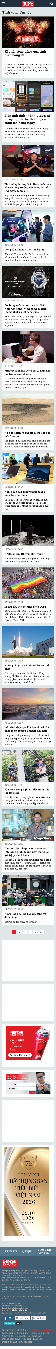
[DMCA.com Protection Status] (13, 1323)
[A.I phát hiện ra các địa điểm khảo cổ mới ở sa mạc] (28, 409)
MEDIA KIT (11, 1251)
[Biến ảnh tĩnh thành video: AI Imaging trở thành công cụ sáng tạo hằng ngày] (28, 96)
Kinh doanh (8, 1332)
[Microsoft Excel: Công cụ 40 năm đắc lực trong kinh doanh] (28, 347)
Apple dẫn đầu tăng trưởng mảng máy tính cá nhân (24, 493)
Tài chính (20, 1335)
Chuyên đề (7, 1335)
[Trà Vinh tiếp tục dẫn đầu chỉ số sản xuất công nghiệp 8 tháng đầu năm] (28, 704)
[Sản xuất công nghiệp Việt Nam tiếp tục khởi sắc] (28, 766)
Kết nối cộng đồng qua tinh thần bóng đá (25, 53)
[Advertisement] (26, 1121)
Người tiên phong (39, 1332)
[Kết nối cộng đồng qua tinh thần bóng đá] (28, 32)
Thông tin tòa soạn (44, 1251)
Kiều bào (37, 1338)
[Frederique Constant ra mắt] (28, 282)
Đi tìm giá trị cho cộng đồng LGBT (25, 606)
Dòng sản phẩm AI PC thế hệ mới (24, 249)
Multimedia (25, 1341)
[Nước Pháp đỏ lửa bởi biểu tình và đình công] (28, 890)
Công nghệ (22, 1332)
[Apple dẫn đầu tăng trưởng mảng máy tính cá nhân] (28, 468)
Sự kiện (26, 1251)
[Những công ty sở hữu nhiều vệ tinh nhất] (28, 642)
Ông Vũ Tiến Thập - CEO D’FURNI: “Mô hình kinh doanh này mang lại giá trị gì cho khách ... (26, 852)
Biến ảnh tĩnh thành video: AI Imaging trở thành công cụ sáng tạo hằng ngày (27, 119)
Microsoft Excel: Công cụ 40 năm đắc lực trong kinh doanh (27, 372)
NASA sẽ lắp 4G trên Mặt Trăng (23, 553)
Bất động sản (34, 1335)
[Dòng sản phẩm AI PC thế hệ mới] (28, 226)
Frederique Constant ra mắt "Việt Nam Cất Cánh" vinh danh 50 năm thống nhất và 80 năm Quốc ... (25, 308)
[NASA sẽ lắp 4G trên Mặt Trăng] (28, 530)
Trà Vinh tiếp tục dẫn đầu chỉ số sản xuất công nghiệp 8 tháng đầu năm (26, 729)
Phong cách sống (11, 1338)
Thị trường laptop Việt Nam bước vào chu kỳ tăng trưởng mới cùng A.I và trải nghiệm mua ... (27, 187)
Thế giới (26, 1338)
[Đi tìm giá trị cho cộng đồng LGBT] (28, 583)
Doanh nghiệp (9, 1341)
